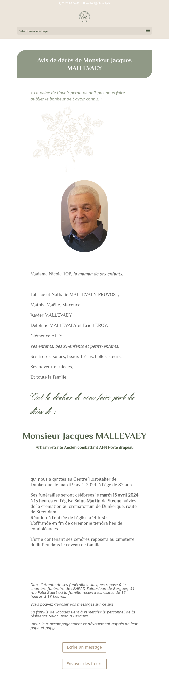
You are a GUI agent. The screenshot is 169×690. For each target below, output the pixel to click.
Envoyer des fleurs (84, 663)
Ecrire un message (84, 647)
